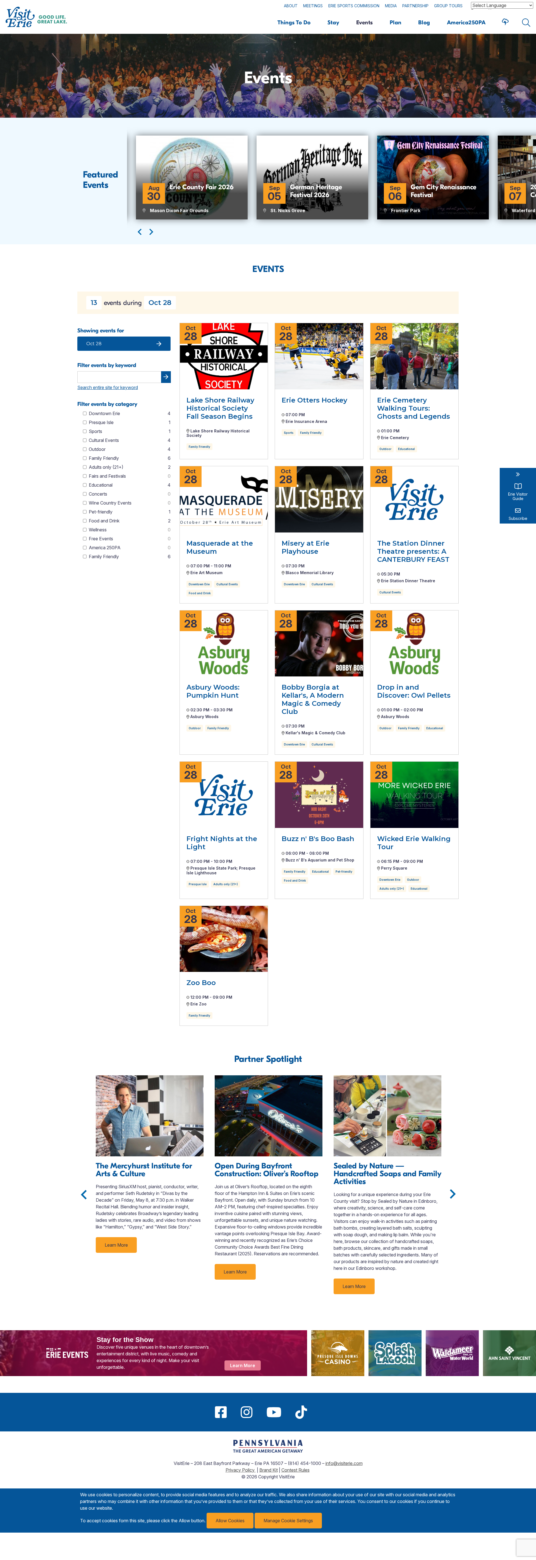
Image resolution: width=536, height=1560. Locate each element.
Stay (333, 22)
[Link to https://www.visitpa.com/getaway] (268, 1451)
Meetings (313, 5)
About (291, 5)
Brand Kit (268, 1470)
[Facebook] (220, 1412)
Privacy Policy (241, 1470)
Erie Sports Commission (353, 5)
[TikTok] (301, 1412)
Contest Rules (295, 1470)
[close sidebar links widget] (518, 474)
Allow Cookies (230, 1520)
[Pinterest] (321, 1412)
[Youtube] (274, 1412)
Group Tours (448, 5)
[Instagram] (246, 1412)
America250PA (466, 22)
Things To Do (294, 22)
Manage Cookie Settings (288, 1520)
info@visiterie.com (344, 1463)
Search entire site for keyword (107, 387)
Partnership (415, 5)
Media (391, 5)
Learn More (116, 1245)
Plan (395, 22)
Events (364, 22)
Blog (424, 22)
